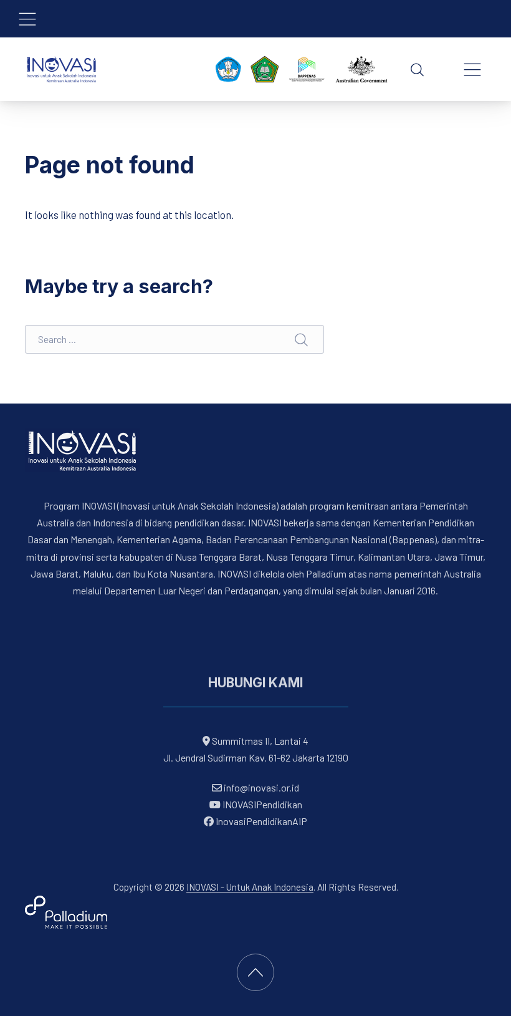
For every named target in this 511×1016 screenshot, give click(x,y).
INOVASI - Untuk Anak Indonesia (249, 887)
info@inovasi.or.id (260, 787)
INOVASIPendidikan (261, 804)
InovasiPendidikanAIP (260, 821)
